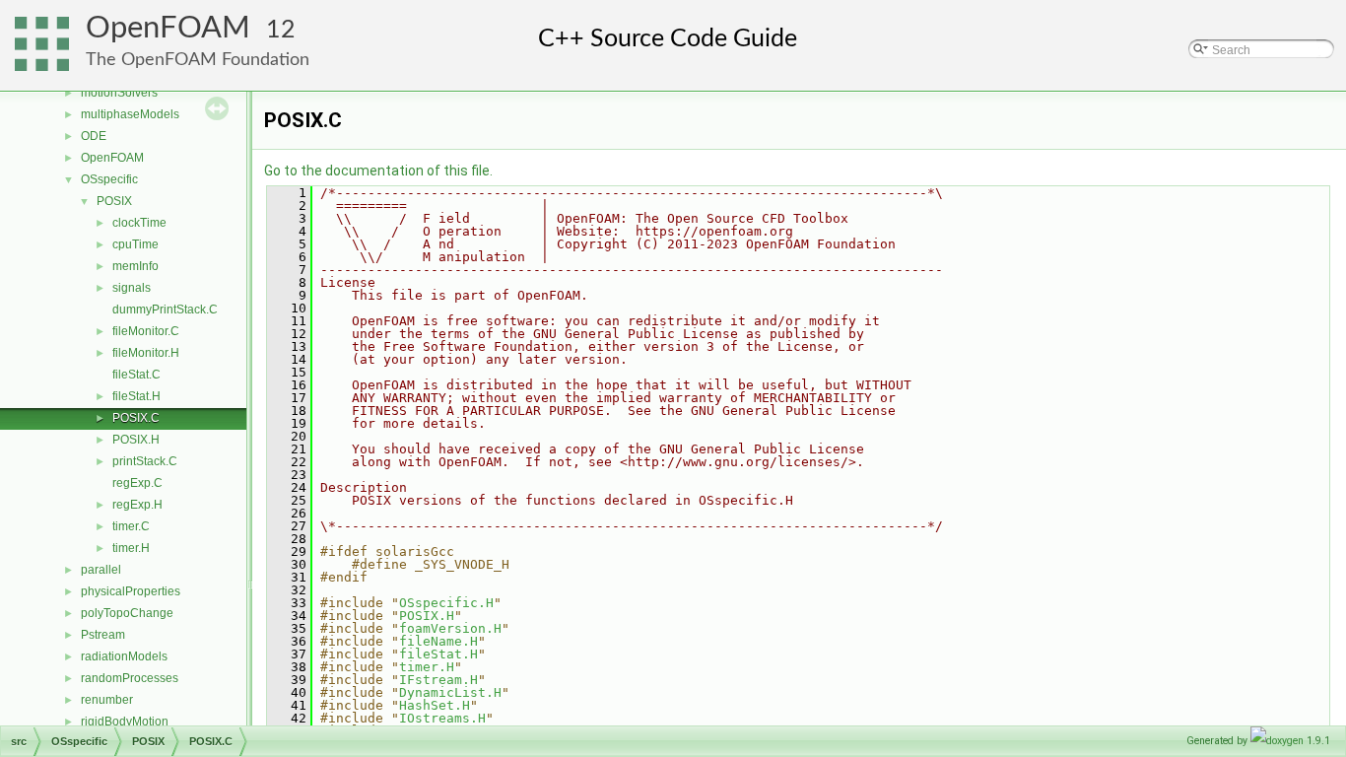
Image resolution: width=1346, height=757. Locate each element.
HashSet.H (434, 705)
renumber (107, 700)
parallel (101, 570)
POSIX (114, 201)
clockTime (139, 223)
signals (131, 288)
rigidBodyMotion (124, 721)
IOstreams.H (442, 718)
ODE (93, 136)
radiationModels (124, 656)
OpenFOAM (168, 28)
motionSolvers (119, 93)
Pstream (103, 635)
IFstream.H (438, 679)
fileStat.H (136, 396)
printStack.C (144, 461)
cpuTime (135, 244)
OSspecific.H (446, 602)
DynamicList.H (450, 692)
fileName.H (438, 641)
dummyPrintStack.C (165, 309)
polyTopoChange (127, 613)
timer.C (131, 526)
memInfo (135, 266)
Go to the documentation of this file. (378, 170)
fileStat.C (136, 374)
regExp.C (137, 483)
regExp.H (137, 505)
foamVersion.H (450, 628)
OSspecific (109, 179)
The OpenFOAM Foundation (197, 59)
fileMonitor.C (145, 331)
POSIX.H (136, 440)
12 (281, 30)
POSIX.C (136, 418)
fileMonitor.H (145, 353)
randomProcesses (129, 678)
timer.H (131, 548)
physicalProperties (130, 591)
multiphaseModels (130, 114)
